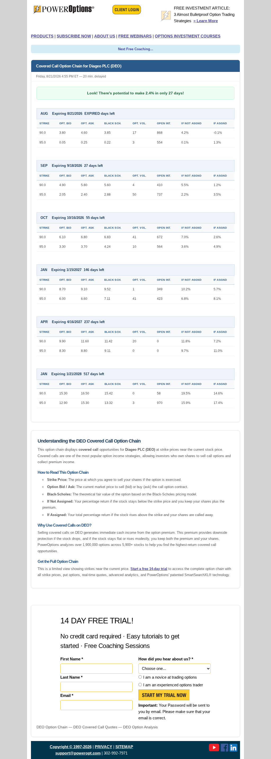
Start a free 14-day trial (148, 569)
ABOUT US (104, 36)
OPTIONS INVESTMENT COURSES (187, 36)
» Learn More (205, 21)
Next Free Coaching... (135, 49)
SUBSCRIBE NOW (74, 36)
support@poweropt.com (78, 753)
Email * (66, 695)
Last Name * (71, 677)
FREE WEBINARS (135, 36)
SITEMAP (124, 746)
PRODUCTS (42, 36)
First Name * (71, 659)
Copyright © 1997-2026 (71, 746)
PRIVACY (103, 746)
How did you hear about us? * (165, 659)
